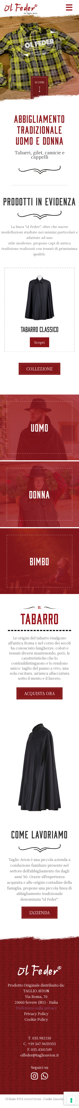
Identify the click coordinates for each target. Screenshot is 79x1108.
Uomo (39, 427)
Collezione (39, 369)
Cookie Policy (36, 1019)
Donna (39, 494)
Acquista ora (39, 693)
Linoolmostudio (63, 1099)
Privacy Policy (36, 1013)
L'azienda (39, 912)
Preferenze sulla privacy (36, 1007)
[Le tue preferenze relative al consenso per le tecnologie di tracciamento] (71, 1100)
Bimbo (39, 561)
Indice (40, 1103)
